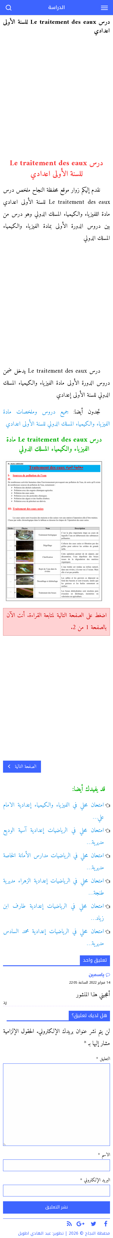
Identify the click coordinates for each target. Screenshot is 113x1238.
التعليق (103, 1059)
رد (5, 1002)
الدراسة (56, 7)
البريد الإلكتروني (95, 1180)
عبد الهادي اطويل (34, 1233)
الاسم (104, 1155)
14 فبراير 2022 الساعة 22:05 (89, 982)
